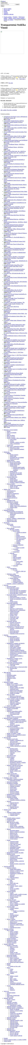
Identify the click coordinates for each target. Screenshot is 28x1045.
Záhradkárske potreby (12, 1003)
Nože (11, 970)
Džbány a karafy (14, 976)
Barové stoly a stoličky (12, 683)
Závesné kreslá (13, 1027)
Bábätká (9, 453)
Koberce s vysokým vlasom (17, 870)
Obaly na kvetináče (11, 432)
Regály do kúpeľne (14, 639)
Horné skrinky (13, 596)
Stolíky (15, 560)
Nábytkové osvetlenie (15, 743)
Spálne (5, 816)
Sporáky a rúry (13, 615)
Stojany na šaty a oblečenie (16, 826)
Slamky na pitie (14, 952)
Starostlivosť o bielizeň (12, 502)
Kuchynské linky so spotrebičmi (18, 592)
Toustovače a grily (14, 617)
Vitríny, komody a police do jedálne (15, 698)
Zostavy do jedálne (11, 705)
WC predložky (13, 661)
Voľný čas (6, 991)
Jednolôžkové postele (15, 847)
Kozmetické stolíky (11, 675)
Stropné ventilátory (11, 795)
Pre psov (15, 569)
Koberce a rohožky (11, 868)
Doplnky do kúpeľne (15, 644)
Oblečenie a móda (11, 574)
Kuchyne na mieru (11, 586)
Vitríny (8, 680)
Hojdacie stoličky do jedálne (17, 687)
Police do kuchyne (14, 624)
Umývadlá (12, 665)
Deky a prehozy (14, 902)
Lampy (18, 550)
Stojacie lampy (13, 789)
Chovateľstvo (10, 492)
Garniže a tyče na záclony (16, 920)
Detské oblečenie (14, 578)
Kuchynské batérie (14, 630)
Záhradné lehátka (14, 1023)
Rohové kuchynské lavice (16, 690)
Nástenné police (14, 769)
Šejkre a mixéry (14, 614)
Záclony (12, 926)
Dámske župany (17, 576)
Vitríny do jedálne (14, 704)
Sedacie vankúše (14, 905)
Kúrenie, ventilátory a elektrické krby (16, 518)
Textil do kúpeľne (11, 891)
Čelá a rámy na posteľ (15, 844)
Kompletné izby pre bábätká (17, 457)
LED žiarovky (13, 804)
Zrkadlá (12, 642)
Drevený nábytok (14, 1033)
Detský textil (13, 456)
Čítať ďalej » (22, 79)
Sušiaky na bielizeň (14, 504)
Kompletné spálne (11, 819)
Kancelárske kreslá (14, 714)
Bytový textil (16, 531)
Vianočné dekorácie (15, 813)
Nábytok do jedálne (8, 682)
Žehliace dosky (13, 507)
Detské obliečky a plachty (16, 481)
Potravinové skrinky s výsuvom (17, 597)
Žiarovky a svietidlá (12, 805)
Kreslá (8, 747)
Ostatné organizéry (11, 938)
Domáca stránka (8, 17)
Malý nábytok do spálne (13, 822)
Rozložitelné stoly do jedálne (17, 697)
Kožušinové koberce (15, 872)
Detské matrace (10, 460)
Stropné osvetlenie (14, 791)
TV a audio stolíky (14, 776)
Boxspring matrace (14, 830)
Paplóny (12, 909)
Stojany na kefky (20, 547)
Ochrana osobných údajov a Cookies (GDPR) (15, 1039)
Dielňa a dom (7, 489)
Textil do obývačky (11, 899)
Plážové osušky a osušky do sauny (18, 894)
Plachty (18, 535)
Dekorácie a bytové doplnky (11, 429)
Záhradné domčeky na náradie (14, 1006)
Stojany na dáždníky (15, 725)
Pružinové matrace (14, 836)
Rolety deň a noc (14, 883)
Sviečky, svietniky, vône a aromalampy (16, 438)
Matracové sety (13, 833)
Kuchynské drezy (14, 632)
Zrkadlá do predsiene (12, 736)
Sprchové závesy (14, 654)
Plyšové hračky (17, 527)
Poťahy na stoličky (14, 888)
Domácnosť (7, 499)
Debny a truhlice (14, 931)
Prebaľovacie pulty (14, 459)
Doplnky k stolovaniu (12, 945)
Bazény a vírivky (11, 999)
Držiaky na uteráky (14, 646)
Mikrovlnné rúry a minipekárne (17, 610)
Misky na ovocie (14, 947)
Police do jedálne (14, 701)
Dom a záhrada (10, 528)
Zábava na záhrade (14, 488)
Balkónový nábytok (8, 14)
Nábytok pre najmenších (16, 474)
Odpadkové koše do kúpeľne (17, 650)
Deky (17, 533)
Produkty (15, 17)
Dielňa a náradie (11, 495)
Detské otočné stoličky (15, 463)
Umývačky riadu (14, 618)
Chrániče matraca (14, 908)
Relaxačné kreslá (14, 750)
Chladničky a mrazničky (16, 604)
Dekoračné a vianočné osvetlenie (15, 779)
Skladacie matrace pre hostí (16, 837)
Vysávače (12, 515)
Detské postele (13, 466)
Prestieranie (13, 890)
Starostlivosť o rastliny (15, 1005)
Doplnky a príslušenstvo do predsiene (16, 719)
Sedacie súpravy (17, 558)
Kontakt (6, 1038)
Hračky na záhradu (14, 1009)
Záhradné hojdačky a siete (16, 1020)
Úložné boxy (16, 551)
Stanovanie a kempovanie (13, 995)
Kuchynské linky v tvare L (16, 593)
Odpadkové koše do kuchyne (17, 633)
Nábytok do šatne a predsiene (11, 718)
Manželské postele (14, 848)
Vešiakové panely (14, 730)
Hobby (8, 567)
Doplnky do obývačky (12, 739)
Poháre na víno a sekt (15, 966)
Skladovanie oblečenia (12, 940)
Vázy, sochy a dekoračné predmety (15, 446)
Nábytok (12, 553)
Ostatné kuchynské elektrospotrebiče (14, 612)
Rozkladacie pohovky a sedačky (18, 762)
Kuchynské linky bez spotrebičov (18, 590)
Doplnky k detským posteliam (17, 482)
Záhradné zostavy (11, 1030)
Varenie (9, 985)
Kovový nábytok (14, 1034)
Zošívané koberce (14, 877)
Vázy (11, 450)
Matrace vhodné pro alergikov (17, 832)
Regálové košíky (14, 933)
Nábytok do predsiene (12, 726)
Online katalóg (7, 1041)
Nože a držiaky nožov (15, 960)
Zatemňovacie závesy (15, 927)
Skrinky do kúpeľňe (15, 640)
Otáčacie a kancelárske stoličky (14, 711)
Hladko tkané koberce (15, 869)
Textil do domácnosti (9, 866)
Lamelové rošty (10, 820)
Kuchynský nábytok (12, 621)
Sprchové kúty (13, 668)
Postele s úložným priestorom (17, 850)
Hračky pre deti (14, 486)
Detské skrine (13, 471)
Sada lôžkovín (13, 916)
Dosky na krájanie (14, 958)
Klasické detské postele (18, 467)
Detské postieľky (14, 454)
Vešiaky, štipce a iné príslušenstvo (18, 506)
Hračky (12, 525)
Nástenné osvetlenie (15, 786)
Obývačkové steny (11, 755)
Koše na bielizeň (14, 503)
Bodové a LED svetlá (15, 784)
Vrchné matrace (14, 838)
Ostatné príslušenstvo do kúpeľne (18, 651)
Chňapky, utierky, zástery (16, 886)
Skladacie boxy (14, 934)
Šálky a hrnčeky (14, 980)
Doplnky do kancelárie (12, 708)
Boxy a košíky (10, 930)
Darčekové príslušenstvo (13, 493)
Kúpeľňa (15, 546)
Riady (8, 974)
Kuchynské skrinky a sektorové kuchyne (17, 594)
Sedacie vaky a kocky (15, 751)
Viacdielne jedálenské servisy (17, 984)
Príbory (8, 967)
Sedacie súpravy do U (15, 764)
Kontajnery (9, 710)
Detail (8, 119)
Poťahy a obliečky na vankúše (17, 904)
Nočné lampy (13, 787)
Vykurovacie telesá (14, 1015)
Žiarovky (9, 801)
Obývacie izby (7, 737)
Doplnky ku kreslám (15, 712)
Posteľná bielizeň (20, 536)
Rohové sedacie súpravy (16, 761)
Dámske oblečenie (14, 575)
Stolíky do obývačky (12, 773)
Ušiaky (11, 754)
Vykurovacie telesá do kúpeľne (17, 671)
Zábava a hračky (11, 484)
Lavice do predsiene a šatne (16, 728)
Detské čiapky (16, 579)
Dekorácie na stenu (14, 447)
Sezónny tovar (7, 809)
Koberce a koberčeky (18, 545)
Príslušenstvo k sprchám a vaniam (18, 653)
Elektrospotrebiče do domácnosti (15, 511)
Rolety (11, 881)
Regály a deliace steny (15, 771)
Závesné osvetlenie (14, 793)
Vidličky (12, 973)
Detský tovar (10, 524)
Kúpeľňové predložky (15, 649)
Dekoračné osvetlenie (15, 780)
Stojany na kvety (11, 436)
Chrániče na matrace (21, 532)
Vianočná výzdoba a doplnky (14, 812)
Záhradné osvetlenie (12, 1017)
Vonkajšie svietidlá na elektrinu (17, 800)
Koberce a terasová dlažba (16, 1010)
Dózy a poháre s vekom (16, 959)
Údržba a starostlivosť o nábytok (18, 746)
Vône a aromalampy (15, 443)
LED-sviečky (13, 439)
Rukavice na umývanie (15, 895)
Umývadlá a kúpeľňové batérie (14, 662)
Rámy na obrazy (11, 435)
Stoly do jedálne (11, 694)
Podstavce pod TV (14, 744)
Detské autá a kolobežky (16, 485)
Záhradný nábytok (8, 998)
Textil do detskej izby (12, 477)
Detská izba (6, 452)
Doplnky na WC (14, 660)
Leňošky (12, 758)
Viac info (10, 83)
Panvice (12, 988)
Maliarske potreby (11, 496)
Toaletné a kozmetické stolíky (17, 827)
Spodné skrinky (14, 601)
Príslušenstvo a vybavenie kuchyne (15, 626)
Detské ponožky (17, 581)
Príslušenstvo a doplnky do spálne (15, 852)
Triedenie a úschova (9, 929)
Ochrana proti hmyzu (12, 497)
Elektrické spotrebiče (9, 510)
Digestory (12, 606)
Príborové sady (13, 972)
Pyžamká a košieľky (18, 582)
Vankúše (6, 13)
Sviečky (12, 441)
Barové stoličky (7, 8)
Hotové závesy (13, 922)
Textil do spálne (11, 906)
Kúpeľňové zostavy (15, 637)
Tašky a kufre (10, 996)
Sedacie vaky (13, 475)
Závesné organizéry (11, 942)
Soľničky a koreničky (15, 954)
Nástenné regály (11, 676)
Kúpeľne (6, 635)
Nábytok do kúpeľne (12, 636)
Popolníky (12, 949)
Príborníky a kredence (15, 703)
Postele (5, 11)
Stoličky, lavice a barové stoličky (16, 18)
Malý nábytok (7, 672)
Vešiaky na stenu (14, 732)
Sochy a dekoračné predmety (17, 449)
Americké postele (14, 841)
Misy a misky (13, 978)
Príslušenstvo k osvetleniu (13, 794)
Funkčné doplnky (11, 992)
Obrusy (12, 887)
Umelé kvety (10, 445)
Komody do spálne (14, 823)
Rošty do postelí (17, 557)
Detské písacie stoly (15, 464)
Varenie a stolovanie (9, 944)
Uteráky (18, 542)
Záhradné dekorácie (15, 1016)
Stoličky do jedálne (8, 19)
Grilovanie (9, 1001)
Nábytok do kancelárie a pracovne (12, 707)
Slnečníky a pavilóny (12, 1002)
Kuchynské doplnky (12, 955)
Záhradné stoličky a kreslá (16, 1026)
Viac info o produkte (9, 110)
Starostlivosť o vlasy (12, 520)
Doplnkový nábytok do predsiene (18, 721)
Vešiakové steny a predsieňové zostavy (16, 734)
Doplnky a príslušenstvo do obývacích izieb (16, 741)
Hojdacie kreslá (14, 748)
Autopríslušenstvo (11, 490)
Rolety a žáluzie (11, 879)
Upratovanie (10, 508)
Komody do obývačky (15, 766)
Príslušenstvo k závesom (16, 923)
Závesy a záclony (11, 919)
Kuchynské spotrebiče (12, 603)
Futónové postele (14, 845)
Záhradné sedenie (11, 1019)
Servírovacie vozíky (15, 625)
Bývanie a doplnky (14, 529)
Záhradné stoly (10, 1028)
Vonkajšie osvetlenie (12, 797)
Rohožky (12, 876)
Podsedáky (12, 1012)
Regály (8, 679)
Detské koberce (14, 479)
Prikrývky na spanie (21, 538)
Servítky (12, 951)
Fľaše (11, 977)
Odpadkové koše (11, 500)
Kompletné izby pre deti (16, 472)
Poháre (8, 965)
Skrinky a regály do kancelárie (14, 716)
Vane (11, 669)
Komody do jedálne (15, 700)
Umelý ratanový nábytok (16, 1035)
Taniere (12, 981)
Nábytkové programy (15, 768)
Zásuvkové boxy (14, 937)
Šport (8, 994)
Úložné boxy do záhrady (16, 1013)
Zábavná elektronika (12, 521)
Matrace (15, 554)
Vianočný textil (13, 815)
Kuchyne (6, 585)
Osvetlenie (15, 549)
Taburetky (15, 565)
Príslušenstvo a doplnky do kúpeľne (15, 643)
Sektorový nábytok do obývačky (15, 765)
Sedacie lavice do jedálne (16, 691)
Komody (9, 673)
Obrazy (8, 434)
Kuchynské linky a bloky (13, 588)
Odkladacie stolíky (11, 678)
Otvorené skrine (14, 856)
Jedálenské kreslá (14, 689)
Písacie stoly (7, 10)
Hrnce (11, 987)
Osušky (12, 893)
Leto (8, 811)
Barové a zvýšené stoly (15, 696)
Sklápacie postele (14, 851)
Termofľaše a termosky (15, 983)
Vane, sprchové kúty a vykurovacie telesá (17, 667)
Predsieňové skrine (14, 729)
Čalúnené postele (14, 843)
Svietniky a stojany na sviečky (17, 442)
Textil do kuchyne (11, 884)
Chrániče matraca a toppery (13, 818)
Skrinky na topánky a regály (14, 733)
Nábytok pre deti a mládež (13, 461)
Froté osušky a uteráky (15, 647)
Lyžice (11, 969)
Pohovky (12, 759)
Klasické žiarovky (14, 802)
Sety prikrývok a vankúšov (20, 540)
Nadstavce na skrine (15, 855)
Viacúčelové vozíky (12, 941)
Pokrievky (12, 990)
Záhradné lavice (14, 1021)
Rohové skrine (13, 859)
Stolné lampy (13, 790)
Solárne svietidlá (14, 798)
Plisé (11, 880)
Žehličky (12, 517)
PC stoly (18, 563)
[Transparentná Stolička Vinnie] (12, 53)
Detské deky (13, 478)
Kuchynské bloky (14, 589)
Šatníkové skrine (11, 854)
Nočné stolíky (19, 561)
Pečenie (9, 963)
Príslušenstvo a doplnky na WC (14, 658)
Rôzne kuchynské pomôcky (17, 962)
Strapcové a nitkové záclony (17, 924)
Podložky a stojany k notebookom (15, 583)
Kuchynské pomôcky (12, 956)
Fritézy (11, 607)
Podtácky (12, 948)
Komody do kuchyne (15, 622)
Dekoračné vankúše (15, 901)
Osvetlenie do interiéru (12, 783)
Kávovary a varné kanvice (16, 608)
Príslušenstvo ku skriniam (16, 858)
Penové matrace (14, 834)
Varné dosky (13, 619)
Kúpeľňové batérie (14, 664)
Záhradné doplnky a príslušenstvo (15, 1008)
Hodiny (9, 431)
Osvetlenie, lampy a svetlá (10, 777)
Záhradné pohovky (14, 1024)
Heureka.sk (6, 522)
